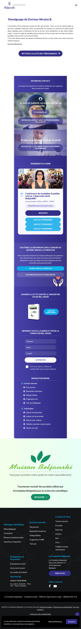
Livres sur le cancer (17, 568)
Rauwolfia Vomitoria (38, 531)
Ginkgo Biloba (35, 535)
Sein (57, 538)
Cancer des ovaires (34, 420)
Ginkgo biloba (31, 395)
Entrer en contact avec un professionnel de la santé (41, 121)
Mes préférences (55, 622)
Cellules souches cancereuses (38, 424)
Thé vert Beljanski (33, 403)
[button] (76, 5)
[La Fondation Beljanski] (10, 5)
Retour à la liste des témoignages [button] (39, 53)
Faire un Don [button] (60, 573)
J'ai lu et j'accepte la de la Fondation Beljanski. (43, 368)
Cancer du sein (32, 428)
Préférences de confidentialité (40, 614)
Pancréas (59, 530)
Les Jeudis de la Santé (18, 572)
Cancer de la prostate (34, 416)
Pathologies (29, 409)
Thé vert (33, 544)
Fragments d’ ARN (37, 540)
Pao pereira (30, 387)
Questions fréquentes (12, 542)
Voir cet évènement (43, 220)
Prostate (58, 525)
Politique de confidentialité (62, 607)
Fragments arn (32, 399)
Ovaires (58, 534)
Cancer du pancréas (34, 412)
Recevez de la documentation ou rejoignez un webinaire (40, 147)
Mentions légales (46, 607)
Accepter (71, 622)
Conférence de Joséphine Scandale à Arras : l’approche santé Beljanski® (42, 196)
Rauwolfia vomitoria (34, 391)
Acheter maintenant (51, 311)
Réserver (43, 213)
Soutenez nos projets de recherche (40, 275)
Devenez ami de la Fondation (40, 268)
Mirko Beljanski (10, 529)
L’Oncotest (8, 533)
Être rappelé (40, 112)
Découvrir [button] (39, 497)
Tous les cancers (61, 521)
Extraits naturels (30, 383)
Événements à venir (18, 564)
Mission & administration (14, 537)
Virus (57, 542)
